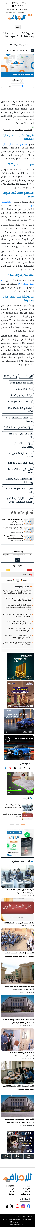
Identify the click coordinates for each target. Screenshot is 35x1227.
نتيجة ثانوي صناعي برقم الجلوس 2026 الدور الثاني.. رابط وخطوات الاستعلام (19, 1121)
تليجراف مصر (26, 376)
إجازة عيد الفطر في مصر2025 (22, 445)
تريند (18, 27)
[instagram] (20, 768)
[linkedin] (29, 768)
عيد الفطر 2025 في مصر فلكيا (20, 455)
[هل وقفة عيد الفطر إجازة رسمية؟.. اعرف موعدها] (14, 50)
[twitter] (25, 768)
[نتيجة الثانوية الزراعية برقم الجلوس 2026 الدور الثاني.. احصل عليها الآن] (17, 1006)
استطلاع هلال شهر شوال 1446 (19, 410)
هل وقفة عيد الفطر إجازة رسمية (19, 419)
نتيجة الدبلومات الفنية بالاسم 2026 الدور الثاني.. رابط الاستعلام (18, 1087)
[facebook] (15, 768)
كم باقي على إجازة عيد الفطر (21, 435)
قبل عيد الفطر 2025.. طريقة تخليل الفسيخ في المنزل (12, 520)
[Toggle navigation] (30, 15)
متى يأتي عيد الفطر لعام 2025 (20, 471)
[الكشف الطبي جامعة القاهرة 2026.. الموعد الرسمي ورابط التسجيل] (17, 1039)
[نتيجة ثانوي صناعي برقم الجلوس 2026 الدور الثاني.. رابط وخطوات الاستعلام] (17, 1106)
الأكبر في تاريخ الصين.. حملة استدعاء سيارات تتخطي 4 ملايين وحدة (19, 622)
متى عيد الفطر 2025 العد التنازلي (19, 490)
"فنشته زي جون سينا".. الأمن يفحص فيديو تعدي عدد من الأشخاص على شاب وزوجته (17, 592)
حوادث (11, 1194)
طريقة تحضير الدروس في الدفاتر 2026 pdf (12, 815)
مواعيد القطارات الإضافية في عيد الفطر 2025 (12, 529)
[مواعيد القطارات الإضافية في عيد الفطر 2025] (29, 530)
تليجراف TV (9, 1186)
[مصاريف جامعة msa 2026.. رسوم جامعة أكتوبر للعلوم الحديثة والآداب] (17, 973)
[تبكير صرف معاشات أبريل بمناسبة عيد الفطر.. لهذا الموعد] (29, 538)
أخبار (28, 1186)
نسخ (17, 560)
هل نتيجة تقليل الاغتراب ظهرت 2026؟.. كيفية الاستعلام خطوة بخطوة (12, 807)
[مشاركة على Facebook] (28, 1206)
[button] (23, 824)
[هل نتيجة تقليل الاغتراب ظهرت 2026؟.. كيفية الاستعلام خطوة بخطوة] (27, 807)
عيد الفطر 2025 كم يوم (20, 463)
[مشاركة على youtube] (13, 6)
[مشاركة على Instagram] (23, 1206)
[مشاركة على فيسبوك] (15, 5)
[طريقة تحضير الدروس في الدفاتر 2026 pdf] (27, 816)
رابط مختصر (17, 551)
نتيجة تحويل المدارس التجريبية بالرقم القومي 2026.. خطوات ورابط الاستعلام (19, 954)
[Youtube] (10, 768)
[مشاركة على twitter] (20, 5)
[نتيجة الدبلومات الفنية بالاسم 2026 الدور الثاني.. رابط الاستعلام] (17, 1072)
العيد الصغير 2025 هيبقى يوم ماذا (19, 481)
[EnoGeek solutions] (17, 1222)
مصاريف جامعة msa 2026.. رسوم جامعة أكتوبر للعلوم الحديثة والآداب (19, 988)
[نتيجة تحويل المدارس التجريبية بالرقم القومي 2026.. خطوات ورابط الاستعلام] (17, 939)
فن (13, 1188)
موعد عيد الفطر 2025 (21, 382)
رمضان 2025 (10, 376)
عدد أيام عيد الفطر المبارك (15, 144)
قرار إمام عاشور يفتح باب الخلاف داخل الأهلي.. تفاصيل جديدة (18, 629)
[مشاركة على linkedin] (23, 5)
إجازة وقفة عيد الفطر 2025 (18, 427)
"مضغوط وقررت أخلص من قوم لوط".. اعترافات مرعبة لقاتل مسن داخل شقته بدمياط (18, 607)
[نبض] (5, 768)
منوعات (26, 1188)
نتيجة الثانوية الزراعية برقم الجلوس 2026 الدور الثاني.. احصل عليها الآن (18, 1021)
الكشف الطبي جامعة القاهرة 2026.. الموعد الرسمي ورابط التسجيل (20, 1054)
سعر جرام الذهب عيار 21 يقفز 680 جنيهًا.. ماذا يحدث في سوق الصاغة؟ (17, 636)
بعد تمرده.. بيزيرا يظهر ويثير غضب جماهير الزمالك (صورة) (17, 643)
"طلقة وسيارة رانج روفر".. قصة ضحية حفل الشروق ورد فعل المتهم (17, 615)
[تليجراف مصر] (16, 18)
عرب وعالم (25, 1194)
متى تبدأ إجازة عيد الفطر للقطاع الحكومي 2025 (20, 500)
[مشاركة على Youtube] (17, 1206)
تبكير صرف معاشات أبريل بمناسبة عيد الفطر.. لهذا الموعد (12, 537)
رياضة (12, 1191)
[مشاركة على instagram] (18, 5)
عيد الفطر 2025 (24, 389)
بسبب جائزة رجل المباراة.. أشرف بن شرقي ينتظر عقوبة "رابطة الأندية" (17, 599)
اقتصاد (27, 1191)
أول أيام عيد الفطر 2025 (20, 401)
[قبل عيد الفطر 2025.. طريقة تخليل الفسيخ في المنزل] (29, 521)
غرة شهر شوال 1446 (22, 395)
